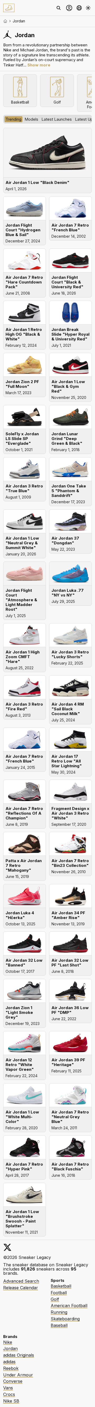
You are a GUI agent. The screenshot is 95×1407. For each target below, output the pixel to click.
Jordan (10, 1348)
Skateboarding (65, 1318)
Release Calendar (20, 1287)
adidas (9, 1361)
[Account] (69, 8)
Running (59, 1312)
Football (59, 1292)
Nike (7, 1342)
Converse (12, 1381)
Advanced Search (21, 1281)
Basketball (61, 1286)
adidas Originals (18, 1355)
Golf (55, 1299)
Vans (8, 1387)
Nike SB (11, 1401)
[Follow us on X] (7, 1247)
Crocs (9, 1394)
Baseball (59, 1325)
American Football (69, 1305)
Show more (38, 64)
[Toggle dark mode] (88, 8)
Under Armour (18, 1374)
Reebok (10, 1368)
